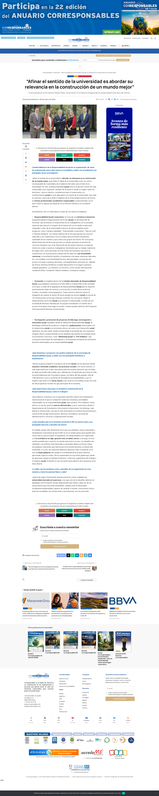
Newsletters (145, 38)
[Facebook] (31, 720)
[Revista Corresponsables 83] (70, 640)
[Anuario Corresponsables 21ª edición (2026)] (36, 641)
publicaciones (75, 325)
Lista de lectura (136, 38)
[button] (112, 99)
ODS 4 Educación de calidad (85, 76)
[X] (45, 720)
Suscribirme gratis (59, 546)
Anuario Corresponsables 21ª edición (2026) (35, 656)
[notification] (155, 38)
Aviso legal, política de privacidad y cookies (87, 777)
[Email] (26, 166)
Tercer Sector (57, 381)
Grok (64, 159)
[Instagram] (58, 720)
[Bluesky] (114, 720)
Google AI (82, 155)
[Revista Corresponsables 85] (52, 640)
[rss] (128, 720)
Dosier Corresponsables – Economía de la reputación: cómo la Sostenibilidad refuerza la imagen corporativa (105, 658)
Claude (47, 155)
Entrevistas (70, 76)
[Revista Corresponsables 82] (89, 640)
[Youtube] (72, 720)
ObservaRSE (21, 38)
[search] (151, 38)
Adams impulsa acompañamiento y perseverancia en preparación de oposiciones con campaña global (62, 613)
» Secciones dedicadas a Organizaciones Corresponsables (113, 56)
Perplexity (81, 159)
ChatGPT (64, 155)
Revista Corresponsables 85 (52, 652)
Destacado (84, 608)
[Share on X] (109, 99)
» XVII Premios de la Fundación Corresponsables (40, 38)
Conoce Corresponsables (8, 38)
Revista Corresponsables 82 (89, 652)
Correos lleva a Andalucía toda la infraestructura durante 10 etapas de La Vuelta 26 (92, 613)
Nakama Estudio (63, 777)
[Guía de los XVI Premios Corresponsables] (123, 641)
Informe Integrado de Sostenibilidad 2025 (118, 777)
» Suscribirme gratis (122, 60)
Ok (123, 793)
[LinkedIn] (100, 720)
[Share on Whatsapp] (73, 555)
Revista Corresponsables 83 (70, 652)
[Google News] (86, 720)
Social (76, 76)
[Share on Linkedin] (26, 162)
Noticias (25, 608)
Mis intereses (127, 38)
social (47, 195)
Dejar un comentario (87, 580)
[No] (157, 793)
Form (2, 780)
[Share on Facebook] (106, 99)
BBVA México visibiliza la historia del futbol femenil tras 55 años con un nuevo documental (122, 613)
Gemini (47, 159)
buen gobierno (45, 452)
